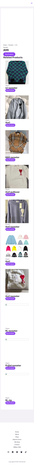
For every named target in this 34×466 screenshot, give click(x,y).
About (17, 434)
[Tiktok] (26, 452)
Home (5, 45)
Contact (17, 444)
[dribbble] (17, 452)
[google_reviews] (13, 452)
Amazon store (17, 439)
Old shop (17, 442)
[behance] (8, 452)
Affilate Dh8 (17, 447)
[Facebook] (21, 452)
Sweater (11, 45)
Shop (17, 437)
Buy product (9, 54)
